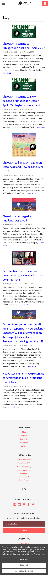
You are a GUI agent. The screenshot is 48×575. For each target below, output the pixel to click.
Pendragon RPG (24, 470)
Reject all (24, 565)
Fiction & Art (24, 476)
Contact (24, 446)
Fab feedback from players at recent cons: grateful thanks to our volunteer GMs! (23, 275)
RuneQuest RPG (24, 463)
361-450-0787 (24, 543)
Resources (24, 442)
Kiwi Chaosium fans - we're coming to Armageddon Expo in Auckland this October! (23, 378)
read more (7, 73)
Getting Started (24, 435)
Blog (24, 432)
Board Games (24, 480)
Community (24, 439)
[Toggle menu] (3, 3)
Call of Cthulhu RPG (24, 459)
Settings (24, 559)
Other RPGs (24, 473)
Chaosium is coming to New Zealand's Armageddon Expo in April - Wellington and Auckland (21, 101)
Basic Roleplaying (24, 466)
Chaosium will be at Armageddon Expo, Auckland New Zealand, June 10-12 (23, 167)
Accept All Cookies (24, 570)
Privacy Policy (39, 554)
